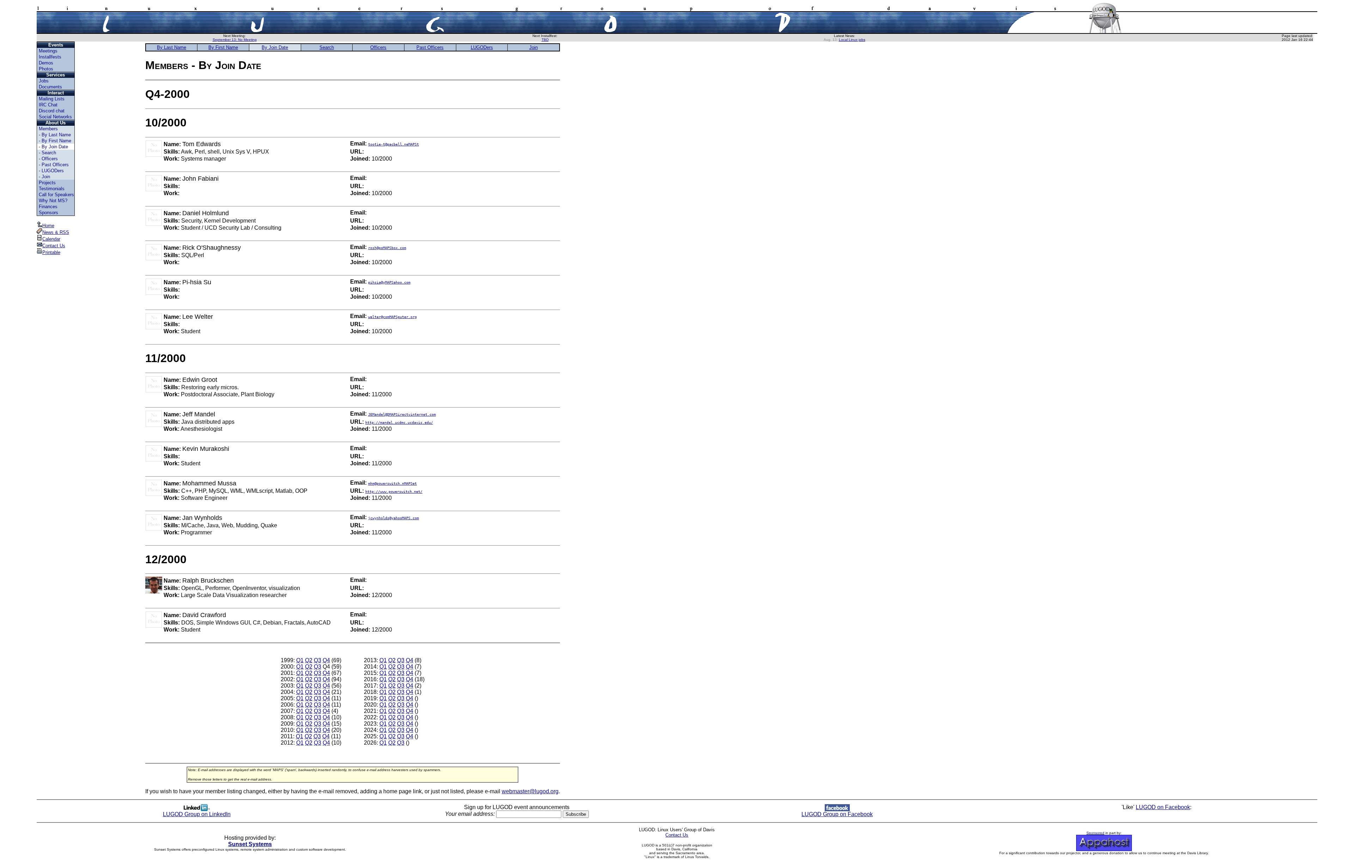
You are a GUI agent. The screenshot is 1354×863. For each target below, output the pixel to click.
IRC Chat (48, 104)
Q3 (317, 660)
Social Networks (55, 116)
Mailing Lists (52, 98)
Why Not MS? (53, 200)
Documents (50, 86)
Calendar (51, 239)
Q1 (300, 660)
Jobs (44, 80)
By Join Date (55, 146)
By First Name (56, 140)
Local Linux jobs (852, 40)
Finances (48, 206)
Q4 (326, 660)
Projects (47, 182)
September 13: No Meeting (235, 40)
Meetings (48, 51)
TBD (545, 40)
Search (49, 152)
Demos (46, 63)
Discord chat (52, 110)
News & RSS (55, 232)
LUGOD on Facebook (1163, 807)
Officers (50, 158)
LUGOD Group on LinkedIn (197, 814)
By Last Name (56, 134)
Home (48, 225)
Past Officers (55, 164)
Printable (51, 252)
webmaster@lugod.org (530, 791)
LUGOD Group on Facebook (837, 814)
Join (46, 176)
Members (48, 128)
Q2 (308, 660)
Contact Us (53, 245)
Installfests (50, 57)
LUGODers (53, 170)
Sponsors (48, 212)
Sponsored (1095, 833)
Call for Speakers (56, 194)
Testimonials (52, 188)
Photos (46, 69)
